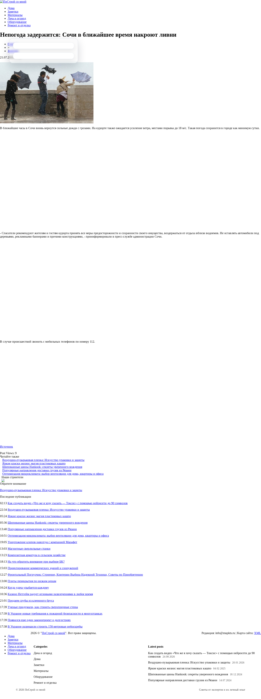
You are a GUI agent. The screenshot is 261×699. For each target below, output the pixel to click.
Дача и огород (17, 18)
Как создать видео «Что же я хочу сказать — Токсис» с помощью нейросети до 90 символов (68, 503)
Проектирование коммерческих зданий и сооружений (43, 568)
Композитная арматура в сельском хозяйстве (37, 555)
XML (257, 633)
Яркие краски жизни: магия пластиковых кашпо (34, 463)
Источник (6, 446)
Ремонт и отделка (19, 25)
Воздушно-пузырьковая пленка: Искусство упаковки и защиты (43, 460)
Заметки (13, 11)
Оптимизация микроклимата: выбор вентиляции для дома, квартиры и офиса (53, 473)
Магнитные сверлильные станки (29, 548)
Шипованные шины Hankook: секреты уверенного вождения (42, 466)
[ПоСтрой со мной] (13, 1)
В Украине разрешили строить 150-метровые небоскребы (45, 626)
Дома (11, 8)
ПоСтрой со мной (53, 633)
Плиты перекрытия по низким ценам (32, 581)
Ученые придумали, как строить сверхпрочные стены (43, 607)
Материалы (15, 15)
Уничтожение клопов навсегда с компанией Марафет (42, 542)
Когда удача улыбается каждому (28, 587)
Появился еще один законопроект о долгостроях (39, 620)
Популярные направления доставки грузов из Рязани (36, 470)
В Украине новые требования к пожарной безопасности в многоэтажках (55, 613)
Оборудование (17, 21)
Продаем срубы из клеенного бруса (31, 600)
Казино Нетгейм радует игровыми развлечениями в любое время (50, 594)
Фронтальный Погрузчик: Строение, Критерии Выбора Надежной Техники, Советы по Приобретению (75, 574)
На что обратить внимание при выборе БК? (36, 561)
